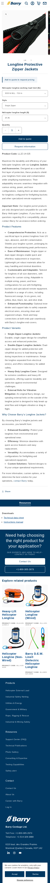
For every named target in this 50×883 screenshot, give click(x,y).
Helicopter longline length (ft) (15, 112)
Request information (25, 146)
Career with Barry (14, 801)
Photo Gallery (12, 752)
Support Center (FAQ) (16, 739)
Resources (25, 503)
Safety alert (11, 771)
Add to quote (25, 139)
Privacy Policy (33, 868)
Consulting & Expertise (16, 758)
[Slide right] (31, 60)
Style (4, 100)
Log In (9, 807)
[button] (26, 3)
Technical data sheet (14, 518)
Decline (35, 874)
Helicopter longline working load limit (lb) (21, 88)
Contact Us (25, 561)
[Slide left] (19, 60)
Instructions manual (13, 522)
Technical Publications (16, 745)
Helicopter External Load (17, 690)
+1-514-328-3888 (25, 837)
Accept (15, 874)
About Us (10, 794)
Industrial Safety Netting (17, 697)
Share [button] (8, 491)
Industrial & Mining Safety (18, 722)
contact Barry (20, 481)
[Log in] (32, 3)
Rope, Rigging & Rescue (17, 715)
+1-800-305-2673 (25, 569)
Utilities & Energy (14, 703)
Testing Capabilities (15, 764)
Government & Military (16, 709)
